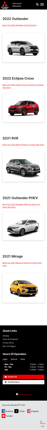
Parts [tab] (22, 359)
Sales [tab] (5, 359)
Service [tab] (14, 359)
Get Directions (13, 382)
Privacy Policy (8, 343)
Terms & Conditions (10, 339)
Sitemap (6, 336)
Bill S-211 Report (9, 346)
